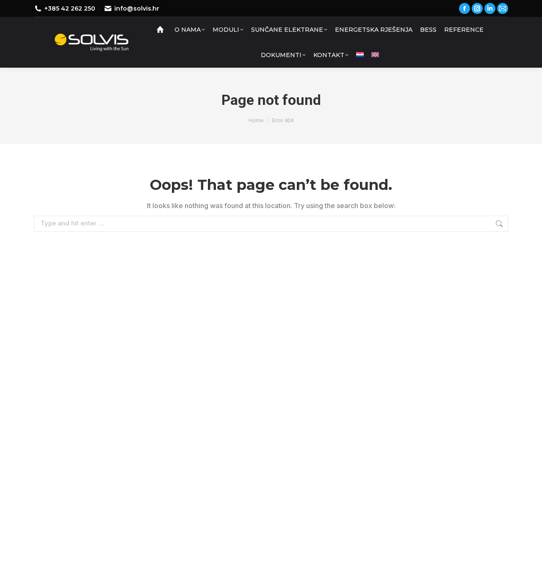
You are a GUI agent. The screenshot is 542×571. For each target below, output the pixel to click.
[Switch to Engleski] (375, 55)
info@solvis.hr (136, 8)
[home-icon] (161, 29)
